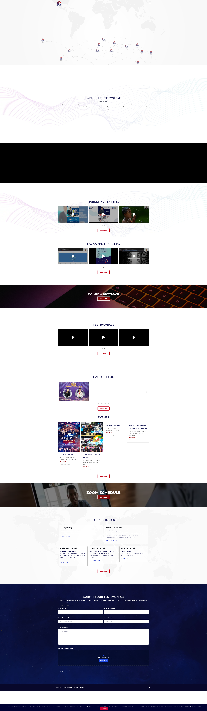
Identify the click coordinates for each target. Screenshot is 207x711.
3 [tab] (104, 348)
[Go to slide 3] (101, 403)
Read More (63, 461)
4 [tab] (106, 348)
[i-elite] (59, 3)
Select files (103, 660)
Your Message (63, 627)
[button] (60, 391)
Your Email (108, 618)
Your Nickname (110, 608)
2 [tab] (104, 225)
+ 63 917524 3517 (65, 562)
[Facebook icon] (148, 687)
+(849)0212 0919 (125, 558)
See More (103, 178)
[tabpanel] (73, 214)
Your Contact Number (66, 618)
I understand (104, 708)
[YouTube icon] (149, 687)
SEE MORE (103, 298)
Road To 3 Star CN (113, 426)
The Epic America (66, 455)
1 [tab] (103, 225)
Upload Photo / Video (66, 648)
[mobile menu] (149, 3)
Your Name (62, 608)
